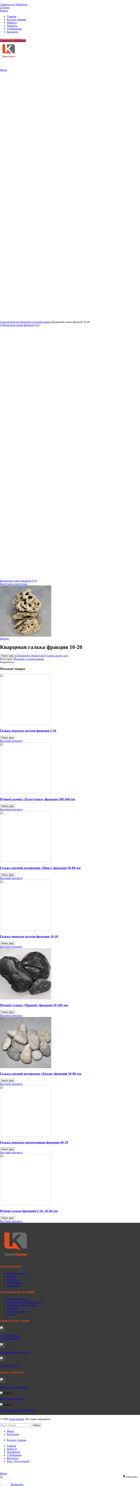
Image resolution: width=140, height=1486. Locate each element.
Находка (15, 322)
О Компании (14, 1282)
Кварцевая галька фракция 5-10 (18, 580)
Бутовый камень (16, 1299)
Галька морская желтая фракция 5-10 (28, 730)
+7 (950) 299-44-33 (10, 1)
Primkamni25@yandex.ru (14, 1352)
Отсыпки (12, 1308)
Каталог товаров (16, 1273)
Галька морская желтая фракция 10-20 (29, 936)
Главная (5, 322)
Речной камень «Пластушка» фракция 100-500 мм (37, 799)
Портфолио (13, 1285)
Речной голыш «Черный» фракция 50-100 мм (34, 1005)
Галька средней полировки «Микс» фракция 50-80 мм (40, 868)
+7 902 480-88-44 (10, 1338)
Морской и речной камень (36, 322)
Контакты (12, 1279)
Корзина (12, 1276)
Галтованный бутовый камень (24, 1302)
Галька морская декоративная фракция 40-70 (34, 1142)
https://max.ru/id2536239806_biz (18, 1410)
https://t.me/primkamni (12, 1398)
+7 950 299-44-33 (10, 1335)
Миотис (4, 638)
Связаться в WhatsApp (13, 40)
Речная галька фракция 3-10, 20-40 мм (29, 1211)
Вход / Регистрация (18, 1461)
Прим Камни (16, 1419)
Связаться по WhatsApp (13, 4)
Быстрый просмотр (11, 740)
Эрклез (11, 1314)
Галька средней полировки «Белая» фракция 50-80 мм (40, 1073)
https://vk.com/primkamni (13, 1387)
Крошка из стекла (17, 1311)
